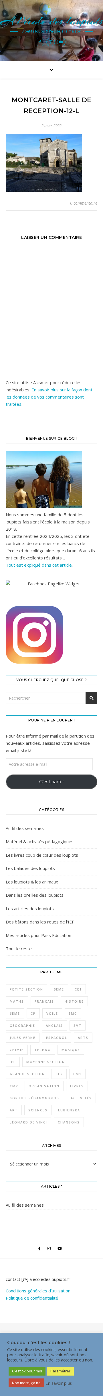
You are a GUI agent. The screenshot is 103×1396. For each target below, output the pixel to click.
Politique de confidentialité (32, 1298)
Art (14, 1110)
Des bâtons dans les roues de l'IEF (40, 922)
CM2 (14, 1086)
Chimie (17, 1050)
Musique (71, 1050)
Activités (81, 1098)
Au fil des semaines (25, 828)
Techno (42, 1050)
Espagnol (56, 1037)
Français (44, 1001)
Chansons (69, 1122)
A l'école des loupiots (51, 20)
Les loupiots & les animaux (32, 882)
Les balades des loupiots (30, 868)
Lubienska (69, 1110)
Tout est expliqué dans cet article (39, 565)
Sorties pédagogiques (35, 1098)
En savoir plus (58, 1383)
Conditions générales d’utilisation (38, 1291)
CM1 (77, 1074)
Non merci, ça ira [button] (26, 1382)
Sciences (37, 1110)
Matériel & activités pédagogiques (40, 841)
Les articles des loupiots (30, 908)
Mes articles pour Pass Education (38, 935)
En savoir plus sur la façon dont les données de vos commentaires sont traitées (49, 397)
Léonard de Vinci (28, 1122)
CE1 (78, 989)
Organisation (44, 1086)
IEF (13, 1062)
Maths (17, 1001)
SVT (78, 1025)
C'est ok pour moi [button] (27, 1371)
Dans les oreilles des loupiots (35, 895)
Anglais (54, 1025)
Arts (83, 1037)
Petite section (26, 989)
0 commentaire (83, 203)
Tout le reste (19, 948)
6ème (15, 1013)
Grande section (27, 1074)
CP (33, 1013)
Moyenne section (45, 1062)
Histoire (74, 1001)
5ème (59, 989)
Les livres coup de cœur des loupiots (42, 855)
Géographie (22, 1025)
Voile (52, 1013)
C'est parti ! (51, 781)
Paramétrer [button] (60, 1371)
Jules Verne (22, 1037)
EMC (73, 1013)
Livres (77, 1086)
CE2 (59, 1074)
